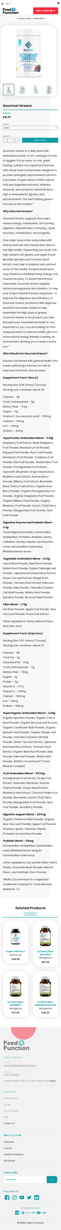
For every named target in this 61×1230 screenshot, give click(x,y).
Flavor (6, 124)
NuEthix (7, 113)
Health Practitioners (14, 1154)
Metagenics (45, 957)
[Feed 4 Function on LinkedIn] (36, 1197)
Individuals (9, 1141)
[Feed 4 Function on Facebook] (7, 1197)
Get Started (44, 10)
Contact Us (9, 1123)
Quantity (7, 136)
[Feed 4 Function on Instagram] (14, 1197)
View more (30, 914)
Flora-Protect (16, 951)
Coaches (8, 1148)
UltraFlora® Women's (15, 1003)
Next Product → (40, 18)
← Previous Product (23, 18)
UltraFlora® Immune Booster (45, 1003)
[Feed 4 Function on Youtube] (21, 1197)
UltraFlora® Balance (45, 953)
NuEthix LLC (16, 955)
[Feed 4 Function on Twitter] (29, 1197)
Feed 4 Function (35, 1222)
